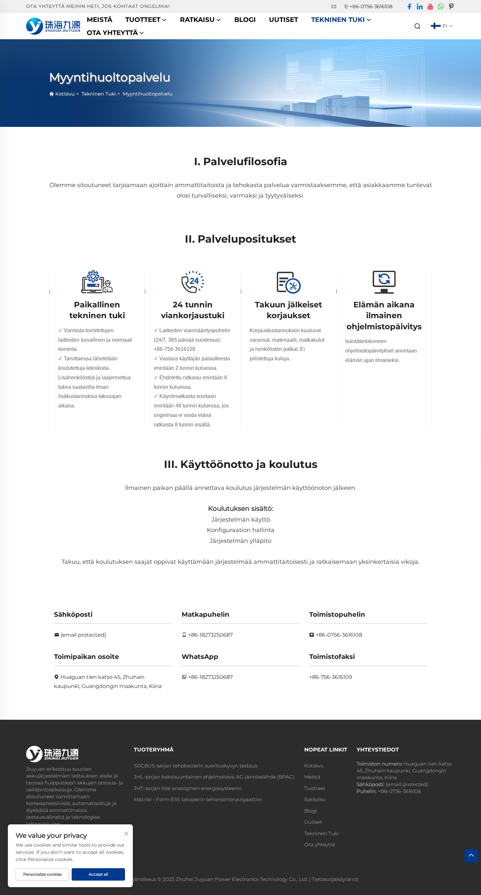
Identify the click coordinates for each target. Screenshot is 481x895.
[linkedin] (419, 7)
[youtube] (430, 7)
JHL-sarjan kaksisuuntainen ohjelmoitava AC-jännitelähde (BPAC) (214, 777)
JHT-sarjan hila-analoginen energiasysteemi (187, 788)
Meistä (99, 20)
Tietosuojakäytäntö (335, 879)
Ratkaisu (197, 20)
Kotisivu (65, 94)
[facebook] (409, 7)
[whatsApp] (440, 7)
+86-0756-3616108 (371, 6)
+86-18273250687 (210, 635)
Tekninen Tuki (338, 20)
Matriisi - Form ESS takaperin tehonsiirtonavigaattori (198, 799)
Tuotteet (142, 20)
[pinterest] (451, 7)
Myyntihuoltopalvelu (147, 94)
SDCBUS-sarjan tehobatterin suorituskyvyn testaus (195, 766)
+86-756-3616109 (174, 349)
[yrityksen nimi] (53, 26)
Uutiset (283, 20)
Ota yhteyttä (112, 33)
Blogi (245, 20)
